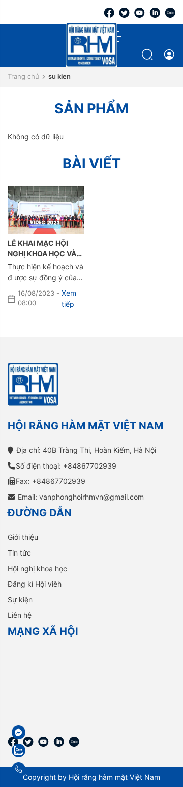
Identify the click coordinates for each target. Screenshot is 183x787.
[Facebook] (109, 12)
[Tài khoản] (169, 54)
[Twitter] (124, 12)
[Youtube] (139, 12)
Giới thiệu (23, 537)
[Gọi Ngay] (43, 769)
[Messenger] (43, 732)
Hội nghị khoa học (37, 568)
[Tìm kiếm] (148, 54)
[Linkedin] (154, 12)
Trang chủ (23, 76)
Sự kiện (20, 599)
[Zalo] (170, 12)
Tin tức (19, 552)
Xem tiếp (69, 298)
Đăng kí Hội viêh (35, 583)
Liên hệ (20, 614)
